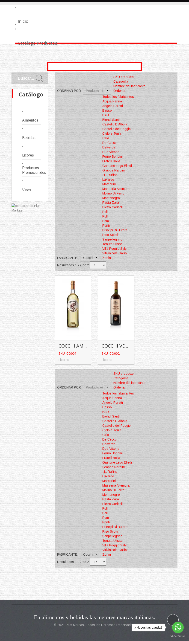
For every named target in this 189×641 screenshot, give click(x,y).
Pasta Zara (110, 202)
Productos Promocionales (31, 170)
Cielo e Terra (111, 133)
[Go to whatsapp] (178, 627)
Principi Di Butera (114, 230)
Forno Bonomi (112, 156)
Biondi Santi (111, 120)
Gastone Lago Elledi (117, 166)
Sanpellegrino (112, 239)
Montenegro (111, 198)
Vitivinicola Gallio (114, 253)
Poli (105, 212)
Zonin (106, 258)
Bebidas (28, 138)
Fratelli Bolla (111, 161)
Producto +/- (95, 91)
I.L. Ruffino (110, 175)
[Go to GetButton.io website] (178, 636)
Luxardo (108, 179)
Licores (28, 155)
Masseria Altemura (116, 189)
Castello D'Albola (114, 124)
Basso (107, 110)
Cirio (105, 138)
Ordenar (119, 91)
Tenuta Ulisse (112, 244)
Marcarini (109, 184)
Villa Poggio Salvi (114, 248)
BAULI (106, 115)
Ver (74, 300)
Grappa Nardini (113, 170)
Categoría (120, 81)
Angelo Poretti (112, 106)
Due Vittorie (110, 152)
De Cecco (109, 143)
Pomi (105, 221)
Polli (105, 216)
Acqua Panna (112, 101)
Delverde (108, 147)
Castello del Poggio (116, 129)
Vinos (26, 190)
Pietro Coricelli (112, 207)
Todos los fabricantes (118, 97)
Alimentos (30, 120)
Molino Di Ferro (113, 193)
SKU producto (123, 77)
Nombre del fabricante (129, 86)
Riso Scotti (110, 235)
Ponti (106, 225)
